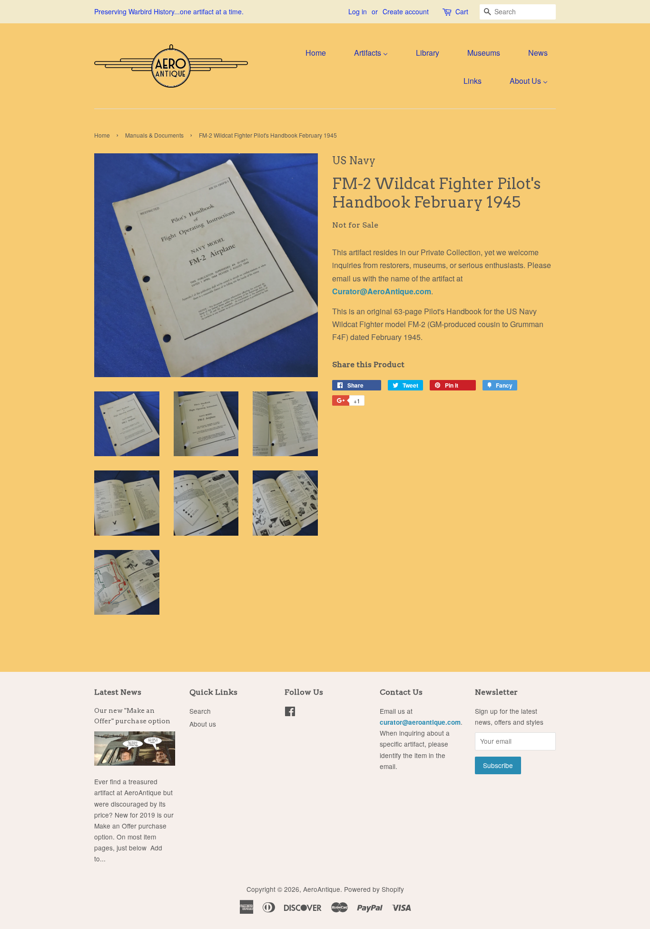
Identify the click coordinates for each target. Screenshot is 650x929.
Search (200, 711)
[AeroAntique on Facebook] (290, 713)
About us (202, 724)
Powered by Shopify (374, 889)
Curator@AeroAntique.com (381, 291)
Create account (406, 11)
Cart (461, 11)
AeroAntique (321, 889)
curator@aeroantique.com (420, 722)
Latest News (117, 692)
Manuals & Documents (154, 135)
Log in (357, 11)
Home (102, 135)
